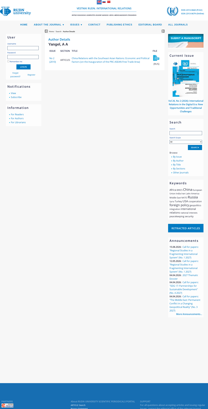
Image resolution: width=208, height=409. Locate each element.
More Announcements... (189, 314)
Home (24, 24)
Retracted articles (185, 228)
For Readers (17, 114)
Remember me (16, 61)
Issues (75, 24)
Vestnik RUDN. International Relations (104, 11)
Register (31, 74)
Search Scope (175, 137)
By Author (178, 160)
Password (11, 52)
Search (172, 128)
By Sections (179, 168)
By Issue (177, 156)
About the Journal (47, 24)
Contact (94, 24)
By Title (177, 164)
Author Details (69, 31)
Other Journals (181, 172)
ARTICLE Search (78, 405)
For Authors (17, 118)
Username (11, 43)
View (13, 93)
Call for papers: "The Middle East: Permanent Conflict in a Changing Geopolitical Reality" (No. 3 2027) (185, 303)
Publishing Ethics (119, 24)
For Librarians (18, 122)
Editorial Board (150, 24)
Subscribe (16, 97)
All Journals (178, 24)
